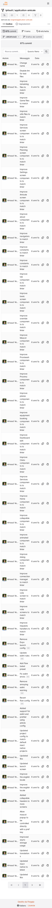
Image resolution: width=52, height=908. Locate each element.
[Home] (5, 3)
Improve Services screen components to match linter (24, 133)
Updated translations (24, 853)
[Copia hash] (43, 64)
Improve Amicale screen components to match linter (24, 200)
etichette (44, 31)
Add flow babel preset (24, 666)
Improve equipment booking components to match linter (25, 421)
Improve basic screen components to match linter (24, 302)
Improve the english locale (25, 777)
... (28, 648)
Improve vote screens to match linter (24, 612)
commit (11, 31)
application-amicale (25, 10)
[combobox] (35, 51)
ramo (27, 31)
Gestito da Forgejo (26, 902)
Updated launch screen (24, 766)
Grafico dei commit (34, 37)
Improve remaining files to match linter (24, 87)
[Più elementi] (49, 24)
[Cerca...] (46, 51)
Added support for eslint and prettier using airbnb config (25, 717)
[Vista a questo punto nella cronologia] (47, 64)
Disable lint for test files (25, 73)
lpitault (9, 10)
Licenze (31, 905)
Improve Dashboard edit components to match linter (25, 444)
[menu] (21, 905)
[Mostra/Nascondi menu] (48, 3)
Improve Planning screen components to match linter (24, 156)
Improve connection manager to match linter (25, 579)
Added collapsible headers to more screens (25, 801)
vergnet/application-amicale (21, 20)
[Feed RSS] (4, 15)
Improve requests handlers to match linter (25, 629)
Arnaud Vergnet (12, 64)
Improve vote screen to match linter (24, 596)
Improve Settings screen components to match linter (24, 178)
